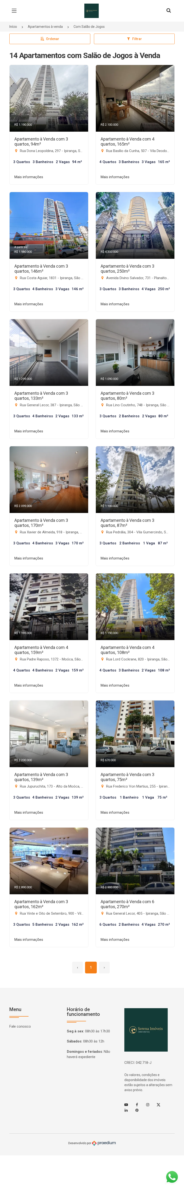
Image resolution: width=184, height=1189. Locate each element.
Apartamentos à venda (45, 27)
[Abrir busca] (168, 11)
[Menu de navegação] (15, 11)
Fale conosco (20, 1026)
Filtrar (137, 39)
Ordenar (52, 39)
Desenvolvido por (80, 1143)
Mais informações (28, 177)
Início (13, 27)
